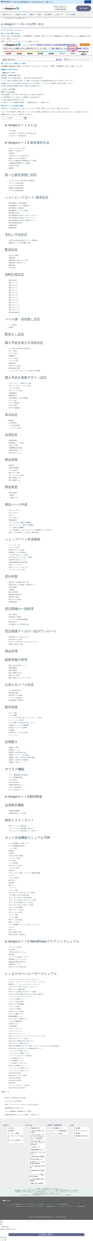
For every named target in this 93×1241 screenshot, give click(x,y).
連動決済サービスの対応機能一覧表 (19, 243)
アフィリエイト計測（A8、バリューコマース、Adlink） (26, 718)
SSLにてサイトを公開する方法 (18, 1043)
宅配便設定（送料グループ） (17, 263)
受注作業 (11, 576)
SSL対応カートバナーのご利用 (18, 732)
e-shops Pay (81, 1206)
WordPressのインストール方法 (18, 1038)
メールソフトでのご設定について (19, 1070)
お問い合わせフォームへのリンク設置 (20, 557)
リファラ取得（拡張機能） (17, 527)
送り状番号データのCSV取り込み (19, 624)
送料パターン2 (13, 285)
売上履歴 (11, 730)
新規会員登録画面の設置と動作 (18, 562)
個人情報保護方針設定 (15, 223)
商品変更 (11, 487)
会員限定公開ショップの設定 (17, 813)
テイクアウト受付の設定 (16, 185)
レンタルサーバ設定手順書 (13, 1101)
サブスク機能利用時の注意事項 (18, 775)
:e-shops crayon (56, 1204)
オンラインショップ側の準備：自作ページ (22, 828)
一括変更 (11, 495)
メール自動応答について (16, 1061)
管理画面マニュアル (15, 964)
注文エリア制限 (13, 255)
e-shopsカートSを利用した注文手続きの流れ (23, 133)
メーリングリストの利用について (19, 1068)
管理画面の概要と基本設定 (17, 962)
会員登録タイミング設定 (16, 443)
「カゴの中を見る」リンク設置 (18, 555)
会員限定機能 (14, 805)
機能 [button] (31, 14)
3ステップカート (14, 513)
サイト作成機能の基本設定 (17, 846)
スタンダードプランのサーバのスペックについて (24, 979)
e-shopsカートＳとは (21, 125)
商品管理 (11, 651)
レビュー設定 (13, 713)
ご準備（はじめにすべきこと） (18, 952)
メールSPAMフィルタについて (18, 1063)
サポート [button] (58, 14)
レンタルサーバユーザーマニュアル (31, 974)
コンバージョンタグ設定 (16, 720)
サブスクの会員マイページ (17, 790)
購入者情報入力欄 (14, 368)
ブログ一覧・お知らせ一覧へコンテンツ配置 (22, 900)
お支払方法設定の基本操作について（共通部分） (24, 240)
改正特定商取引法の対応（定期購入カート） (22, 220)
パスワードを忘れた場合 (16, 1001)
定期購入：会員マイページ (17, 762)
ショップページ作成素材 (22, 539)
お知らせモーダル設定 (15, 865)
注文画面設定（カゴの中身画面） (19, 398)
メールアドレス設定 (15, 428)
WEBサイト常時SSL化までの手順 (15, 1098)
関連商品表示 (13, 395)
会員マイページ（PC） (16, 565)
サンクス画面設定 (14, 403)
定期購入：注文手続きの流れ (17, 752)
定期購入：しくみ (14, 750)
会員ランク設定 (13, 445)
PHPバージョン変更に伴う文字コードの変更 (22, 992)
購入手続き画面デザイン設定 (26, 377)
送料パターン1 (13, 283)
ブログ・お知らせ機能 (15, 907)
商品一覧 (11, 880)
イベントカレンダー (15, 545)
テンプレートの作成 (15, 947)
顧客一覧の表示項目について (17, 665)
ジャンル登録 (13, 470)
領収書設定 (12, 363)
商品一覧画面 (13, 493)
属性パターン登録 (14, 473)
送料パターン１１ (14, 307)
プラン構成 (12, 131)
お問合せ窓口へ (46, 1234)
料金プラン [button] (6, 14)
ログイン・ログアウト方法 (17, 148)
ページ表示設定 (13, 863)
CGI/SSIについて (14, 1024)
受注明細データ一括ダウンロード (19, 637)
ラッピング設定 (13, 358)
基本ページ (12, 885)
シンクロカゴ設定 (14, 388)
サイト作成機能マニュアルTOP (27, 838)
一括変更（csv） (14, 497)
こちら (12, 92)
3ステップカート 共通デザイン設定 (20, 383)
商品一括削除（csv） (15, 480)
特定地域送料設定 (14, 312)
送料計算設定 (14, 274)
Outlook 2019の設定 (15, 1080)
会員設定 (11, 435)
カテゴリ (11, 927)
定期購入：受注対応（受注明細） (19, 760)
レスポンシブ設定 (14, 868)
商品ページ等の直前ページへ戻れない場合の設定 (24, 532)
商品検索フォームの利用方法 (17, 552)
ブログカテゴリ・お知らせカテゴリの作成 (22, 892)
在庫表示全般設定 (14, 468)
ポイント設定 (13, 351)
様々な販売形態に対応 (21, 175)
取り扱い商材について (37, 1159)
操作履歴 (11, 153)
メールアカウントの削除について (19, 1053)
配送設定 (11, 250)
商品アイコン (13, 929)
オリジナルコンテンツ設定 (17, 569)
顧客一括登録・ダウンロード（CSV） (20, 678)
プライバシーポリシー (81, 1130)
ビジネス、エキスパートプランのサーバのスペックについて (27, 982)
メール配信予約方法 (15, 690)
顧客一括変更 (13, 670)
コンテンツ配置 (13, 878)
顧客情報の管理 (16, 660)
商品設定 (11, 851)
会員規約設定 (13, 225)
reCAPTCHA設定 (14, 165)
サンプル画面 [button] (70, 14)
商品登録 (11, 460)
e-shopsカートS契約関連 (23, 796)
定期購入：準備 (13, 747)
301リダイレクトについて (17, 1033)
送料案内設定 (13, 228)
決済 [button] (38, 14)
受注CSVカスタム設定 (15, 639)
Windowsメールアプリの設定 (18, 1075)
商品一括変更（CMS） (16, 932)
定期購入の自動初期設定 (16, 188)
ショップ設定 (13, 848)
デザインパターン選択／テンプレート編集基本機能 (24, 873)
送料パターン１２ (14, 310)
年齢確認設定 (13, 393)
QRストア (12, 515)
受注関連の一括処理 (19, 609)
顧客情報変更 (13, 668)
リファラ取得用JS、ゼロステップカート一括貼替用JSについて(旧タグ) (30, 530)
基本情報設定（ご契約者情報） (18, 203)
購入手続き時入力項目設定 (24, 343)
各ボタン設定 (13, 405)
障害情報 (11, 1130)
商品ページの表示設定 (15, 920)
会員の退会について (15, 453)
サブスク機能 (14, 769)
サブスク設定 (13, 780)
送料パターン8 (13, 300)
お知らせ (11, 1128)
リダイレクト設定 (14, 547)
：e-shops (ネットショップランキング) (19, 1206)
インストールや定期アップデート (19, 957)
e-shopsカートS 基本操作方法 (27, 143)
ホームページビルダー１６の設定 (19, 1085)
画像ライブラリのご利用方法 (17, 158)
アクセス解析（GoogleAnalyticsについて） (22, 722)
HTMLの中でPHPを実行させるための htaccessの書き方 (26, 994)
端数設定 (11, 168)
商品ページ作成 (16, 504)
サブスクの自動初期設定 (16, 190)
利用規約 (78, 1133)
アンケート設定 (13, 361)
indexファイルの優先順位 (16, 1004)
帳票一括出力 (13, 622)
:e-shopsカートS (13, 1204)
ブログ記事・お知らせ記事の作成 (19, 895)
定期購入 (11, 742)
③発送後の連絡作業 (15, 594)
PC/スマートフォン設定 (16, 910)
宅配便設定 (12, 258)
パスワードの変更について (17, 999)
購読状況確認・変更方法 (16, 700)
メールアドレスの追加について (18, 1051)
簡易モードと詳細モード (16, 151)
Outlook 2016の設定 (15, 1078)
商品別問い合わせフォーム (17, 560)
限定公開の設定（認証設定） (17, 934)
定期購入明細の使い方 (15, 785)
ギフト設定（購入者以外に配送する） (20, 348)
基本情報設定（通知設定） (17, 208)
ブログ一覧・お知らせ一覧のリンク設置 (21, 905)
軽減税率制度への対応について (14, 1108)
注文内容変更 (13, 587)
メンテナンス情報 (14, 1133)
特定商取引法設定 (14, 213)
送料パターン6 (13, 295)
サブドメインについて (15, 1028)
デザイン (11, 875)
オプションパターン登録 (16, 475)
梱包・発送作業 (13, 592)
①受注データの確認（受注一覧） (19, 582)
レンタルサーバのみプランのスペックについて (23, 987)
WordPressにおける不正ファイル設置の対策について (25, 1048)
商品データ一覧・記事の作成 (17, 967)
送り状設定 (12, 268)
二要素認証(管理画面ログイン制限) (19, 163)
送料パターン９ (13, 302)
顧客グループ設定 (14, 675)
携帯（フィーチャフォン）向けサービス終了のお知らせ (22, 1104)
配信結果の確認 (13, 693)
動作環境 (11, 954)
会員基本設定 (13, 440)
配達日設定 (12, 265)
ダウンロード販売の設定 (16, 183)
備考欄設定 (12, 356)
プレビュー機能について (16, 1014)
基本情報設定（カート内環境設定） (19, 205)
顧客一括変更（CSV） (15, 673)
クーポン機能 (13, 715)
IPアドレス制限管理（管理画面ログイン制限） (23, 161)
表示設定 (11, 415)
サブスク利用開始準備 (15, 777)
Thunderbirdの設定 (15, 1073)
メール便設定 (13, 325)
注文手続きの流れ (14, 782)
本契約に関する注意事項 (37, 1156)
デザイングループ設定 (15, 390)
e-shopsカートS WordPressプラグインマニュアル (42, 941)
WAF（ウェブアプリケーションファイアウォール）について (27, 1036)
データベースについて (15, 1031)
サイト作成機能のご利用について (19, 843)
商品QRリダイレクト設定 (16, 550)
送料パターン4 (13, 290)
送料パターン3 (13, 288)
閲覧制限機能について (15, 1016)
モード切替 (12, 860)
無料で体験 (83, 8)
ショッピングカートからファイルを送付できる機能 (24, 370)
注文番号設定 (13, 423)
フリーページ (13, 888)
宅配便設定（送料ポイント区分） (19, 260)
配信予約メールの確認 (15, 695)
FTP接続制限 (13, 1026)
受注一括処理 (13, 614)
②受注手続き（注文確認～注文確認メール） (22, 585)
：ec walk (34, 1204)
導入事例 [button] (48, 14)
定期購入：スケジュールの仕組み (19, 755)
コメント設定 (13, 400)
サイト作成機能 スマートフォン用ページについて (24, 924)
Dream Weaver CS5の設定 (17, 1088)
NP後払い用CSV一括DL (16, 644)
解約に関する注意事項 (37, 1183)
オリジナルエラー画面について (18, 1019)
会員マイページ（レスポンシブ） (19, 567)
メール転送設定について (16, 1058)
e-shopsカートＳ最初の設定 (17, 136)
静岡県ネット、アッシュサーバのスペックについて (24, 984)
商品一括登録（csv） (15, 477)
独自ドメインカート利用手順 (17, 826)
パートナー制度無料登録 (59, 1130)
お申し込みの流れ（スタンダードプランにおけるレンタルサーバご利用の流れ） (37, 1136)
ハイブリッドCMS (14, 858)
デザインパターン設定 (15, 912)
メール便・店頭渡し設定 (22, 319)
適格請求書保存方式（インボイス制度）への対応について (22, 1115)
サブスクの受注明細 (15, 787)
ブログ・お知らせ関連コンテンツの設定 (21, 902)
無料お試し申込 (35, 1128)
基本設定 (11, 870)
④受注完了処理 (14, 597)
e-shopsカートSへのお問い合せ (19, 156)
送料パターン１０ (14, 305)
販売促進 (11, 707)
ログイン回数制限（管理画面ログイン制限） (18, 1111)
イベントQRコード (14, 517)
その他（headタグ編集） (16, 856)
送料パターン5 (13, 292)
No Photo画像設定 (14, 408)
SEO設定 (11, 853)
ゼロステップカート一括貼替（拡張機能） (22, 525)
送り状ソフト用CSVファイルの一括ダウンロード (24, 642)
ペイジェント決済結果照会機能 (18, 619)
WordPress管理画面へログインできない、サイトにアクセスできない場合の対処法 (34, 1046)
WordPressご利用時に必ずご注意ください (22, 1041)
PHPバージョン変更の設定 (17, 989)
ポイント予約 (13, 353)
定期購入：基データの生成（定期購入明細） (22, 757)
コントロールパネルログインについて (20, 996)
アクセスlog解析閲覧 (15, 1021)
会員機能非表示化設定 (15, 448)
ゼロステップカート (15, 510)
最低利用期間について (37, 1149)
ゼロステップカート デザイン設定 (19, 386)
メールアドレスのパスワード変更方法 (20, 1056)
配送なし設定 (14, 334)
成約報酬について (58, 1128)
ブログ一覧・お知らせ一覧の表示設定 (20, 897)
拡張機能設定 (13, 520)
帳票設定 (11, 420)
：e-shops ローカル (46, 1206)
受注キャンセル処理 (15, 599)
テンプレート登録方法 (15, 698)
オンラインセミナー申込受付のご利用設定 (22, 180)
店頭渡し (11, 327)
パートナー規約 (57, 1133)
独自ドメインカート (19, 820)
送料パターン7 (13, 297)
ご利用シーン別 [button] (20, 14)
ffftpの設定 (12, 1083)
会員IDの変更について (15, 450)
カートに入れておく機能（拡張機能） (20, 522)
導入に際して (13, 949)
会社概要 (78, 1128)
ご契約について (35, 1147)
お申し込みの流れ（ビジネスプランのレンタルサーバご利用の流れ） (37, 1142)
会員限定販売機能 (14, 811)
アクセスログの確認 (15, 1009)
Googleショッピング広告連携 (18, 727)
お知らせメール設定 (15, 366)
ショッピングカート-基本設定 (26, 197)
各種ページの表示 (14, 922)
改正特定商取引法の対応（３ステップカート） (23, 218)
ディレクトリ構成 (14, 1006)
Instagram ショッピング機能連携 (19, 725)
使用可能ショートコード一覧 (17, 959)
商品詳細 (11, 883)
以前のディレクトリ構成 (16, 1011)
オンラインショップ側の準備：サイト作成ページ (24, 831)
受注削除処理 (13, 602)
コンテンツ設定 (13, 890)
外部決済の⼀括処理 (15, 617)
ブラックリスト (13, 735)
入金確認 (11, 589)
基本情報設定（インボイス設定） (19, 210)
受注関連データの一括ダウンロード (30, 631)
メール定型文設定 (14, 425)
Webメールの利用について (17, 1065)
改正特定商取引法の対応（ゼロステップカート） (24, 215)
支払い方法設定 (16, 235)
